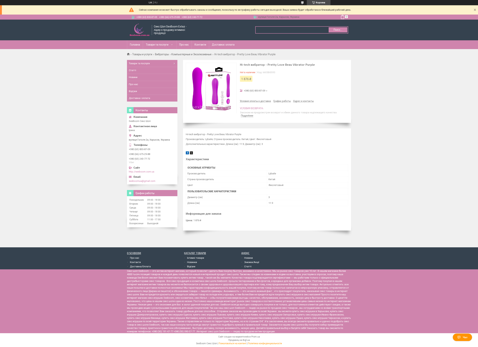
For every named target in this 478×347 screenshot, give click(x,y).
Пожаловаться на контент (232, 343)
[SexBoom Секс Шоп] (139, 30)
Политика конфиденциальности (265, 343)
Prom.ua (255, 336)
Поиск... (337, 29)
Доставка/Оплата (140, 266)
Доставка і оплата (223, 44)
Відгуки (133, 91)
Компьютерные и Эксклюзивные (191, 54)
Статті (132, 70)
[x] (191, 153)
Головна (135, 44)
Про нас (184, 44)
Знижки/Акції (251, 262)
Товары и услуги (142, 54)
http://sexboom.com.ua (141, 171)
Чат (465, 337)
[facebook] (187, 153)
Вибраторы (162, 54)
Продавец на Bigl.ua (239, 340)
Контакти (200, 44)
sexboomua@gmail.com (142, 181)
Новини (133, 77)
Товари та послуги (157, 44)
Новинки (192, 262)
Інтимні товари (195, 257)
